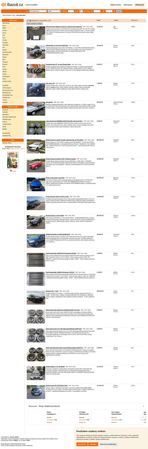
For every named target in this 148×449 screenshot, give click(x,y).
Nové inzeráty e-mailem (34, 23)
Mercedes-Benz (7, 52)
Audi (4, 25)
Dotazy (10, 439)
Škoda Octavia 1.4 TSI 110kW (55, 215)
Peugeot (5, 62)
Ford (4, 38)
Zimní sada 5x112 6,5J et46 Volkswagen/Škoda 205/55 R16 (64, 329)
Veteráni (5, 102)
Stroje (4, 126)
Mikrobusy (6, 114)
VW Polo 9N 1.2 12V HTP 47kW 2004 (57, 45)
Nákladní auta (7, 119)
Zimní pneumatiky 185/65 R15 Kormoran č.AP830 (61, 253)
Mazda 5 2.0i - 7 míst (52, 291)
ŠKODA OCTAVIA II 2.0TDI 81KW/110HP (58, 234)
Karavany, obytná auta (9, 117)
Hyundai (5, 42)
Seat (4, 67)
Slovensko (18, 445)
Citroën (5, 30)
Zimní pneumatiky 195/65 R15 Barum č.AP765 (60, 272)
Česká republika (10, 445)
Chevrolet (5, 45)
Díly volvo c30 (50, 83)
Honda (5, 40)
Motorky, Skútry (7, 143)
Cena (98, 20)
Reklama (27, 439)
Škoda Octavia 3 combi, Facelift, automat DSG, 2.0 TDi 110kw (64, 140)
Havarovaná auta (8, 90)
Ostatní (5, 129)
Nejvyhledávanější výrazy (17, 444)
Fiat (4, 35)
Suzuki (5, 69)
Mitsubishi (6, 54)
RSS (47, 439)
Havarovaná (6, 133)
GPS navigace (7, 88)
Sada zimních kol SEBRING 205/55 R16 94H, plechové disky (64, 121)
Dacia (4, 33)
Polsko (24, 445)
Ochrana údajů (41, 439)
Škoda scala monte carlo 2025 (55, 178)
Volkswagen (6, 76)
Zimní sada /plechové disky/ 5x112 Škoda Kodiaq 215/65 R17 (64, 348)
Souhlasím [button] (82, 444)
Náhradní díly (7, 92)
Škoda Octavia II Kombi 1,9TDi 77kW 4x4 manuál (61, 159)
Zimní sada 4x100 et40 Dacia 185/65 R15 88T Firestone (63, 310)
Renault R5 (49, 102)
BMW (4, 28)
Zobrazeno (134, 20)
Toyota (5, 74)
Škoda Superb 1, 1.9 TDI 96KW (55, 366)
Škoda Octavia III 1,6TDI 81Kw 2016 (56, 385)
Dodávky (5, 112)
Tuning (5, 100)
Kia (4, 47)
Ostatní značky (7, 81)
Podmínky (33, 439)
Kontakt (22, 439)
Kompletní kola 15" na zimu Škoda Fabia (58, 64)
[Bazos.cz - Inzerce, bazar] (12, 6)
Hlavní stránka (6, 15)
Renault (5, 64)
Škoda (4, 71)
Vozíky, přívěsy (7, 124)
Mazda (5, 50)
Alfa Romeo (6, 23)
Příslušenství (6, 97)
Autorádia (5, 85)
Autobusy (5, 109)
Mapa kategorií (5, 444)
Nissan (5, 57)
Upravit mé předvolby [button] (108, 444)
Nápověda (4, 439)
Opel (4, 59)
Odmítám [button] (93, 444)
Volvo (4, 79)
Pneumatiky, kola (8, 95)
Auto (13, 15)
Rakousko (30, 445)
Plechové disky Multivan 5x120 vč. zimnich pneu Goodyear (64, 26)
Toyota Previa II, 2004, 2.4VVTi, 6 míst (57, 196)
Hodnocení (15, 439)
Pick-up (5, 122)
